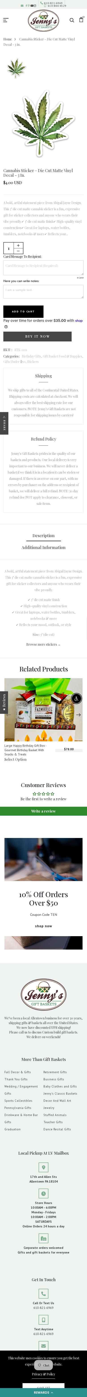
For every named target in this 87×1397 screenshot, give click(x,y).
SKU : (7, 350)
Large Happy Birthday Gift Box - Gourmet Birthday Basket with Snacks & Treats (25, 750)
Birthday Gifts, (32, 356)
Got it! (43, 1388)
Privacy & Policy (43, 1374)
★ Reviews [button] (4, 702)
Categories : (11, 356)
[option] (16, 68)
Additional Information (44, 547)
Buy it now (37, 336)
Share (4, 425)
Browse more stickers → (43, 644)
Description (44, 535)
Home (7, 39)
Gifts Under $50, (15, 362)
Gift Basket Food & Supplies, (63, 356)
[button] (43, 1392)
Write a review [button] (43, 811)
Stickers (33, 362)
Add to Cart (23, 311)
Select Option (15, 759)
